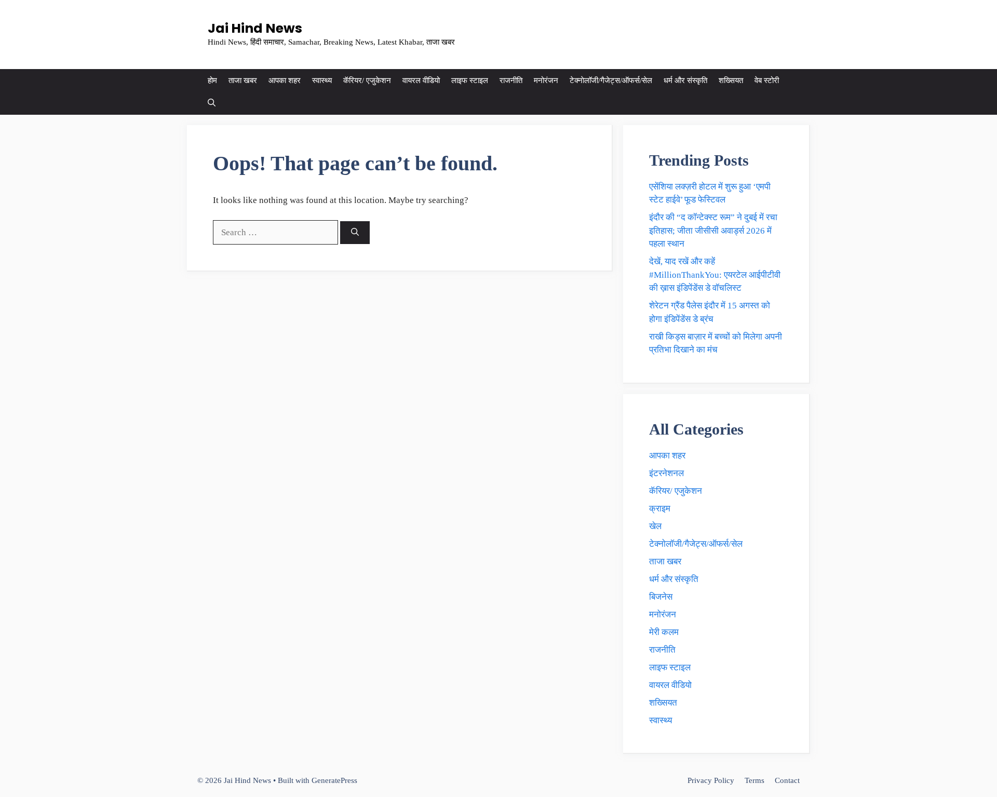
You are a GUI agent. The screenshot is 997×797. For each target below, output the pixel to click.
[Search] (355, 233)
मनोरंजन (546, 80)
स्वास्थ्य (322, 80)
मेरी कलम (664, 632)
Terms (754, 780)
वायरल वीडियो (421, 80)
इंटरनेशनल (666, 473)
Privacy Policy (711, 780)
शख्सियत (731, 80)
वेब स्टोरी (767, 80)
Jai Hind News (255, 28)
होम (212, 80)
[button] (211, 103)
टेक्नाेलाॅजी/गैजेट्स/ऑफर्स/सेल (611, 80)
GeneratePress (334, 780)
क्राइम (659, 509)
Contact (787, 780)
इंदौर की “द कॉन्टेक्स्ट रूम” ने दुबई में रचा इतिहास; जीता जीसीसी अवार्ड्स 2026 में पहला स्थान (713, 230)
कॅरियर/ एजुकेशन (367, 80)
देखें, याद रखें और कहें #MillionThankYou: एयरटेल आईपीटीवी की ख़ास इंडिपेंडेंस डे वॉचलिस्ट (714, 274)
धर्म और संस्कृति (685, 80)
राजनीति (511, 80)
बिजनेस (660, 597)
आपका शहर (284, 80)
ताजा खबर (242, 80)
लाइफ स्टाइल (469, 80)
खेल (655, 526)
